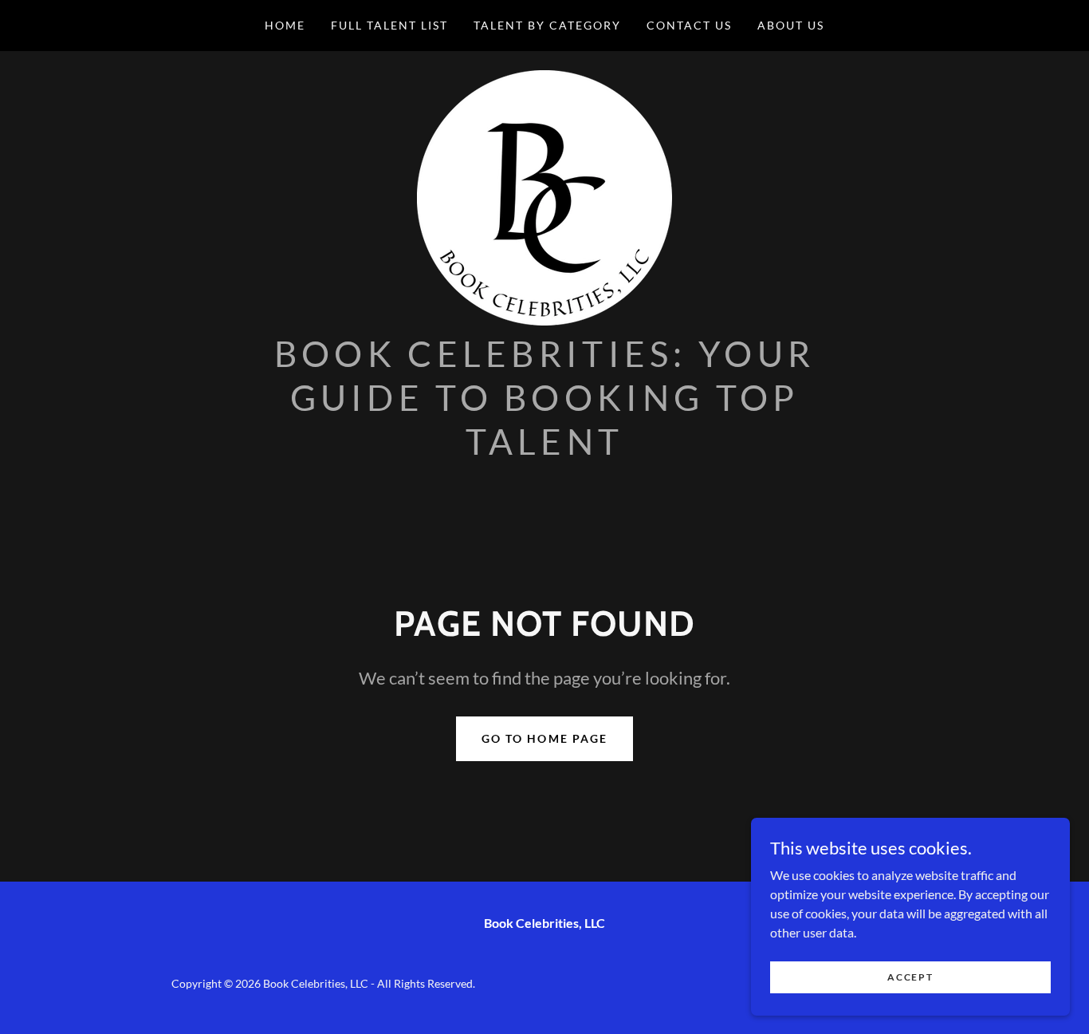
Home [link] (285, 25)
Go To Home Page (544, 738)
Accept (910, 977)
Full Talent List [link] (389, 25)
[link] (544, 195)
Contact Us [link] (689, 25)
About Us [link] (790, 25)
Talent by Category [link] (547, 25)
